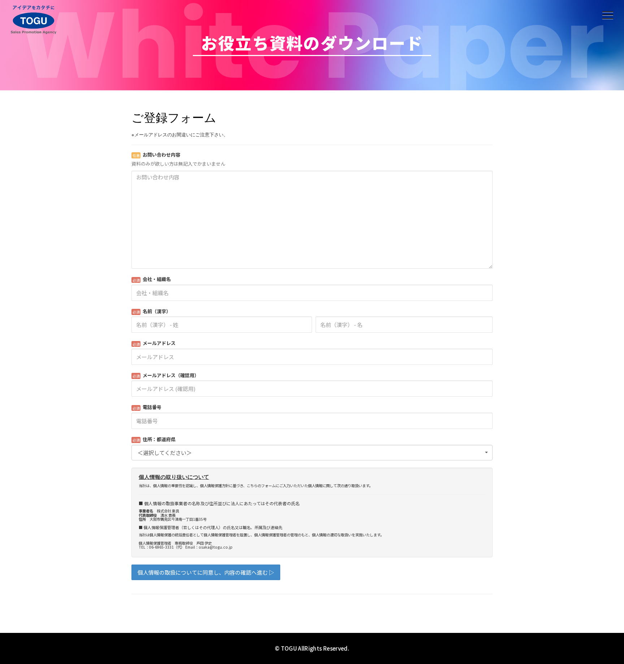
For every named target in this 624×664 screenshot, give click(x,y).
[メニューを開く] (607, 15)
